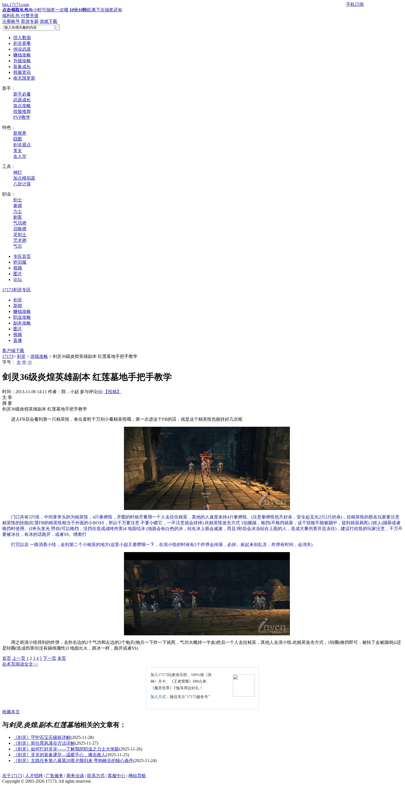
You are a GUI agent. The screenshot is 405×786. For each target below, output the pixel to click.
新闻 (17, 305)
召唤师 (19, 228)
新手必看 (22, 94)
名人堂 (19, 156)
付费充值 (30, 15)
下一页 (49, 658)
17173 (7, 356)
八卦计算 (22, 184)
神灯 (17, 172)
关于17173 (12, 775)
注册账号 (11, 21)
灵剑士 (19, 234)
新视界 (19, 133)
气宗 (17, 246)
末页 (61, 658)
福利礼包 (11, 15)
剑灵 (17, 300)
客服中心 (116, 775)
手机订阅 (355, 4)
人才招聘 (34, 775)
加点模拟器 (24, 178)
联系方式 (96, 775)
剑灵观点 (22, 144)
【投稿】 (112, 391)
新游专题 (30, 21)
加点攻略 (22, 105)
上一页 (18, 658)
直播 (17, 340)
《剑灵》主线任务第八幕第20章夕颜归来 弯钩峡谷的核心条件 (73, 760)
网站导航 (137, 775)
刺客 (17, 217)
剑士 (17, 200)
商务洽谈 (75, 775)
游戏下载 (48, 21)
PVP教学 (21, 117)
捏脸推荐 (22, 111)
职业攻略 (22, 317)
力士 (17, 211)
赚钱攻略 (22, 311)
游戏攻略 (39, 356)
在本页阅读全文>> (20, 664)
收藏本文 (11, 711)
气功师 (19, 223)
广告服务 (54, 775)
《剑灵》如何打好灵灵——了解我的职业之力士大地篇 (66, 749)
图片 (17, 328)
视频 (17, 334)
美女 (17, 150)
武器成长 (22, 100)
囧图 (17, 139)
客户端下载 (13, 350)
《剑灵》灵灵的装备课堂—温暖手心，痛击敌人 (59, 754)
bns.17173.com (15, 4)
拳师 (17, 205)
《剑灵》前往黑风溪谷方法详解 (44, 743)
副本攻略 (22, 323)
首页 (6, 658)
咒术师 (19, 240)
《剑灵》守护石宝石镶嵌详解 (42, 737)
